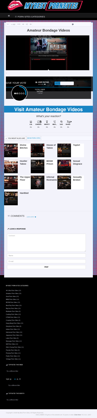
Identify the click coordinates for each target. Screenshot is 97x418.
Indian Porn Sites (11, 329)
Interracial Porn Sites (12, 332)
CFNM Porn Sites (11, 317)
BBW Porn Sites (11, 299)
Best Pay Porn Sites (12, 305)
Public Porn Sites (11, 356)
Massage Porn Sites (12, 341)
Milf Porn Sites (10, 344)
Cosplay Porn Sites (12, 320)
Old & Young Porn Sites (13, 347)
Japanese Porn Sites (12, 335)
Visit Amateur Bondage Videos (48, 109)
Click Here (77, 415)
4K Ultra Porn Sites (12, 290)
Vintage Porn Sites (12, 359)
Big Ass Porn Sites (12, 308)
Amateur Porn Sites (12, 293)
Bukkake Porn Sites (12, 311)
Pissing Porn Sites (12, 353)
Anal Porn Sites (11, 296)
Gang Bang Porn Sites (13, 323)
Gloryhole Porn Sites (12, 326)
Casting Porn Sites (12, 314)
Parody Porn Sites (12, 350)
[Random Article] (27, 24)
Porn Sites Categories (31, 17)
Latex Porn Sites (11, 338)
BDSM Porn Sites (11, 302)
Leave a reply (31, 217)
